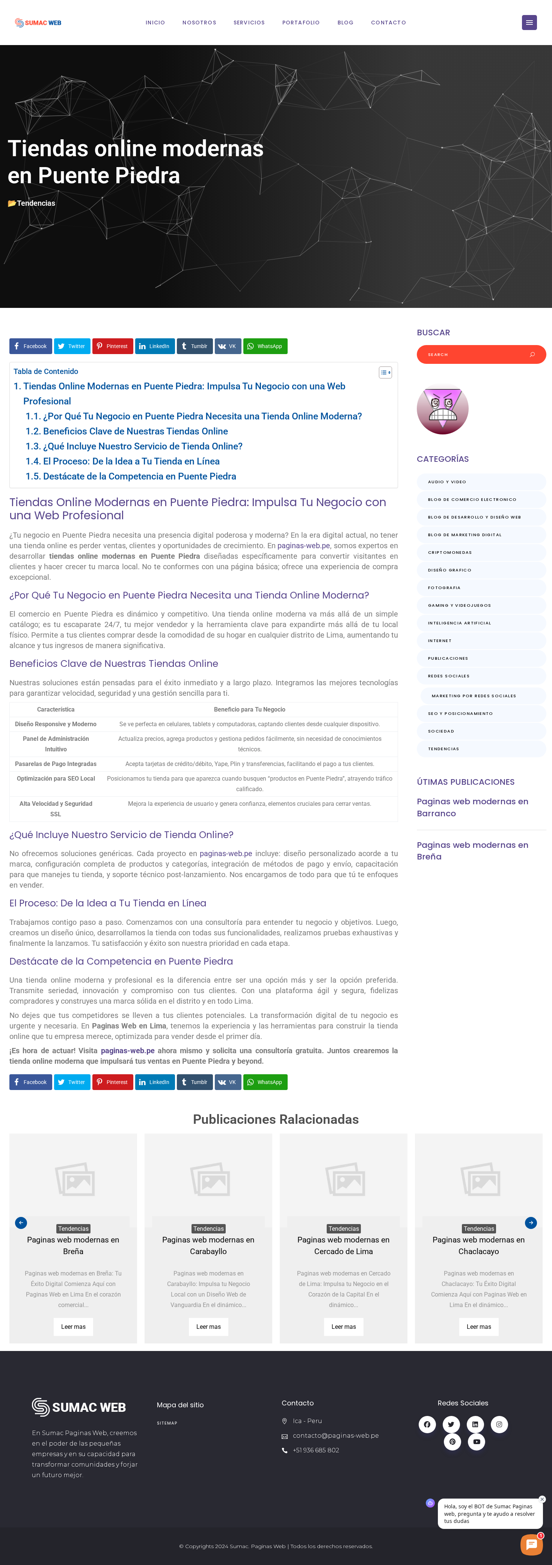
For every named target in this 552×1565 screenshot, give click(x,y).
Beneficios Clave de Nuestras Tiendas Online (135, 431)
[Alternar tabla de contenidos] (381, 372)
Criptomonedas (450, 552)
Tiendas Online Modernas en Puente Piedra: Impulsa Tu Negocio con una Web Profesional (184, 394)
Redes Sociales (449, 676)
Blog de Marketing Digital (465, 535)
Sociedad (441, 731)
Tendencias (36, 203)
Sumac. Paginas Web (258, 1546)
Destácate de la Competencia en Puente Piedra (139, 476)
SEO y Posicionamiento (460, 713)
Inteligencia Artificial (460, 623)
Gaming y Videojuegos (460, 605)
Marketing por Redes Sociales (474, 696)
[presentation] (21, 1223)
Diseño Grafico (450, 570)
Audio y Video (447, 482)
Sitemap (167, 1423)
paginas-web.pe (304, 545)
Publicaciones (448, 658)
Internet (440, 641)
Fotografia (444, 588)
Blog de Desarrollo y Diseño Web (475, 517)
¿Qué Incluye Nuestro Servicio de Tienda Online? (143, 446)
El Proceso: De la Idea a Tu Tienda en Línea (131, 461)
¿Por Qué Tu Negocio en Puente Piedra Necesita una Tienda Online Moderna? (202, 416)
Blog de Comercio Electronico (472, 499)
